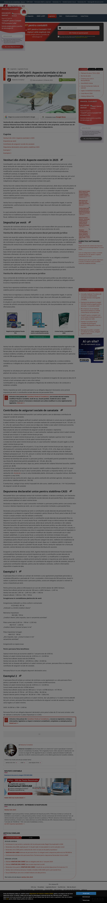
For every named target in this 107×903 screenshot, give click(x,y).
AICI (7, 899)
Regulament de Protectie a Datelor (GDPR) (41, 893)
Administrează (86, 896)
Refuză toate (86, 900)
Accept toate (86, 893)
